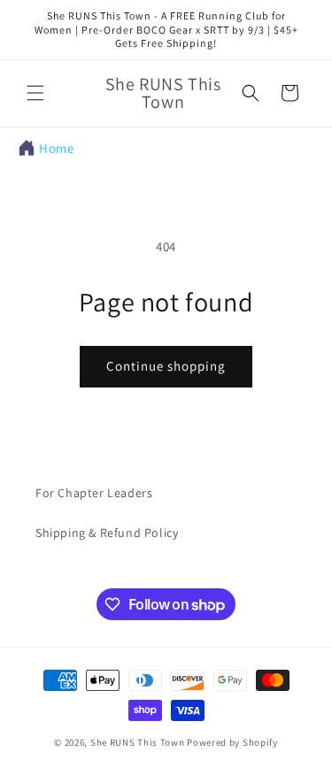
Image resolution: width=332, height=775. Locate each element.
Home (56, 148)
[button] (35, 92)
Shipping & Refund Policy (106, 533)
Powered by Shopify (232, 742)
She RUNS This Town (137, 742)
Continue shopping (166, 365)
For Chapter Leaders (93, 493)
